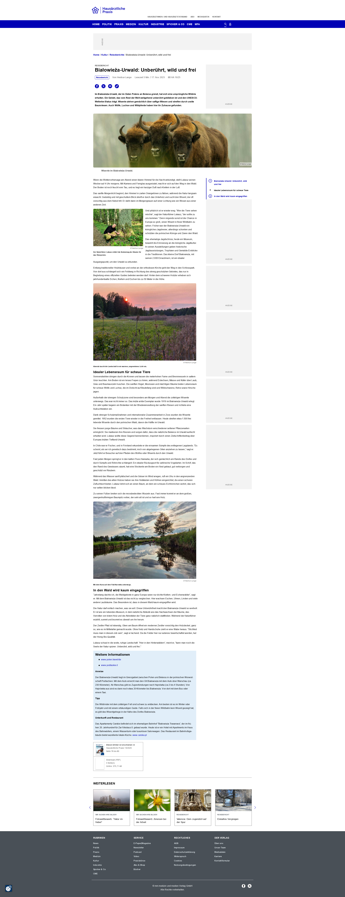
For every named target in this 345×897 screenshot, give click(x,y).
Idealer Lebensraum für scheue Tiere (231, 190)
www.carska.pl (139, 735)
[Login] (230, 25)
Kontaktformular (222, 861)
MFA (197, 24)
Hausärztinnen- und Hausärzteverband (167, 17)
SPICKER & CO (175, 24)
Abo (192, 17)
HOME (96, 24)
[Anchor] (152, 371)
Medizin (131, 24)
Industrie (157, 24)
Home (96, 55)
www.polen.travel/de (111, 659)
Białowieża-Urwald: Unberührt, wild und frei (230, 182)
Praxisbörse (139, 861)
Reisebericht (102, 77)
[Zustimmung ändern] (8, 888)
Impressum (179, 847)
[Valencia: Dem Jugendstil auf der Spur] (193, 807)
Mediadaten (203, 17)
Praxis (118, 24)
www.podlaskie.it (109, 665)
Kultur (144, 24)
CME (189, 24)
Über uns (219, 843)
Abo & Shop (139, 865)
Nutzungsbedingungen (185, 865)
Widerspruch (180, 856)
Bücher (137, 869)
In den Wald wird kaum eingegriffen (230, 196)
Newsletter (139, 847)
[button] (255, 808)
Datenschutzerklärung (184, 852)
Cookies (178, 861)
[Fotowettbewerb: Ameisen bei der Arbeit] (152, 807)
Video (136, 856)
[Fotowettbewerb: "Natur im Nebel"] (111, 807)
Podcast (138, 852)
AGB (176, 843)
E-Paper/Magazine (142, 843)
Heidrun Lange (124, 77)
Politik (107, 24)
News (96, 843)
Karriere (218, 856)
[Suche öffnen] (225, 25)
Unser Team (220, 847)
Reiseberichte (117, 55)
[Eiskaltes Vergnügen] (233, 807)
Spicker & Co (99, 869)
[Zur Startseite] (108, 10)
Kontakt (216, 17)
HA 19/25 (175, 77)
